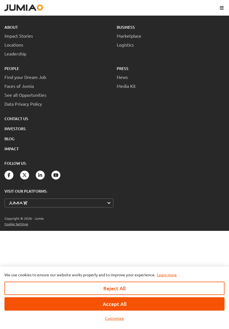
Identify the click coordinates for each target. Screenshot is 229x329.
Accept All (115, 304)
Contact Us (16, 118)
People (11, 68)
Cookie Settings (16, 224)
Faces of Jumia (19, 86)
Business (126, 27)
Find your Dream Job (25, 77)
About (11, 27)
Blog (9, 138)
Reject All (114, 288)
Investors (15, 128)
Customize (114, 318)
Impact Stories (18, 35)
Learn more (167, 274)
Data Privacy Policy (23, 104)
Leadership (15, 53)
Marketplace (129, 35)
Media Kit (126, 86)
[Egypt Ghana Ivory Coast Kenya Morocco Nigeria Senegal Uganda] (58, 203)
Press (122, 68)
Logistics (125, 44)
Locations (13, 44)
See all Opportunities (25, 95)
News (122, 77)
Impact (11, 148)
